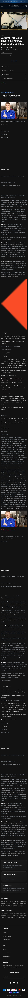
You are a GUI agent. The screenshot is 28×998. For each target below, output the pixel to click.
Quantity (3, 52)
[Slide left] (10, 33)
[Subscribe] (23, 977)
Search (5, 932)
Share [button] (4, 82)
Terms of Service (7, 936)
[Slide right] (17, 33)
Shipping (8, 49)
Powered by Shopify (18, 995)
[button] (2, 5)
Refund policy (6, 939)
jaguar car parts (11, 995)
